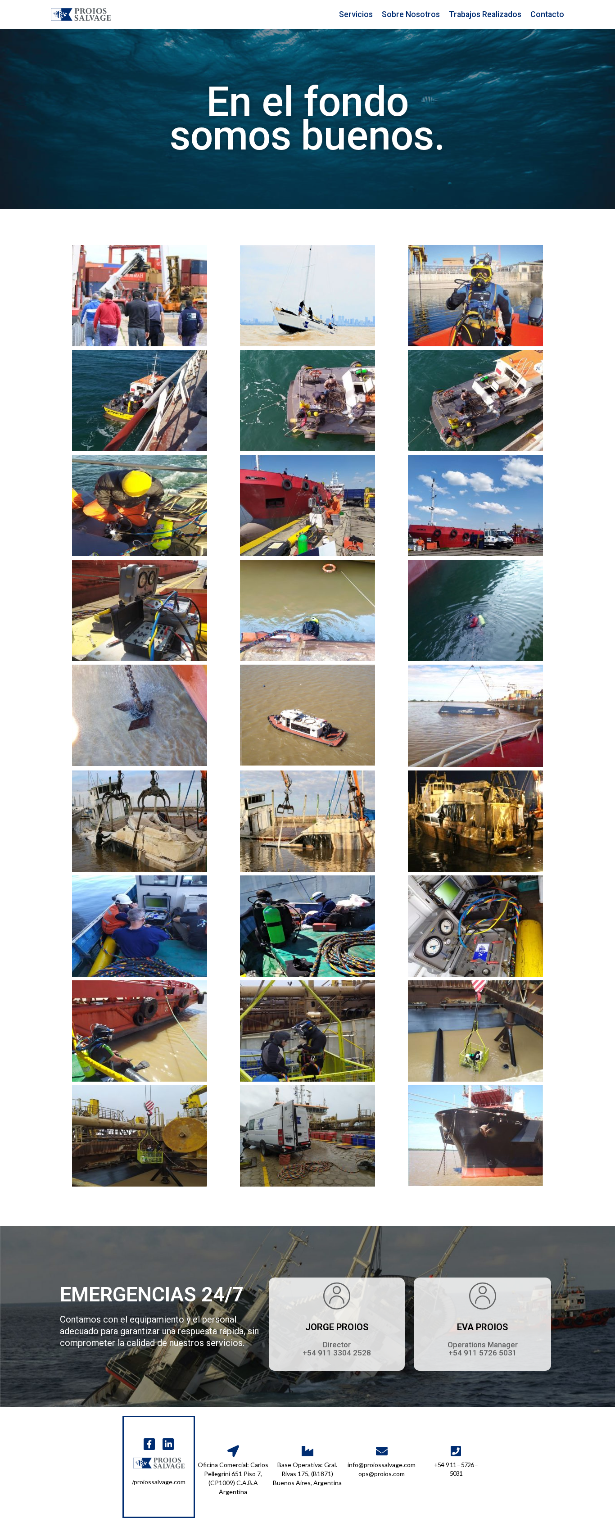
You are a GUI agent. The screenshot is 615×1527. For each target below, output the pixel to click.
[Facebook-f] (149, 1444)
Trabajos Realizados (485, 14)
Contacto (547, 14)
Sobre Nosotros (411, 14)
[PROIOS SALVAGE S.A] (81, 14)
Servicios (356, 14)
